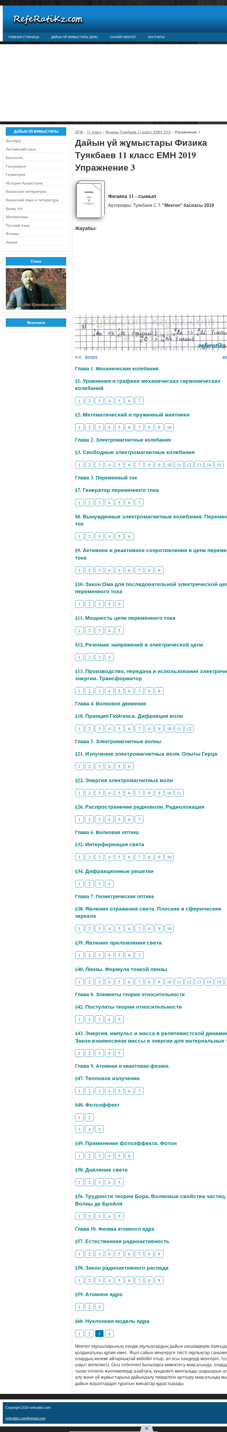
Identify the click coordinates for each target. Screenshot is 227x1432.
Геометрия (15, 174)
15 (219, 465)
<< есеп (86, 357)
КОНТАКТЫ (156, 37)
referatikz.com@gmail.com (25, 1418)
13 (199, 465)
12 (189, 465)
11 (179, 465)
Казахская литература (26, 191)
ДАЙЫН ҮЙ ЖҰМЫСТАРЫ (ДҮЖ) (74, 37)
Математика (17, 217)
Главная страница (23, 37)
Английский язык (21, 149)
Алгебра (13, 141)
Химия (12, 242)
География (16, 166)
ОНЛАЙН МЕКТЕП (123, 37)
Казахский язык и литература (32, 200)
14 (209, 465)
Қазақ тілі (14, 208)
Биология (14, 157)
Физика (12, 233)
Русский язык (18, 225)
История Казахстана (24, 183)
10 (169, 427)
